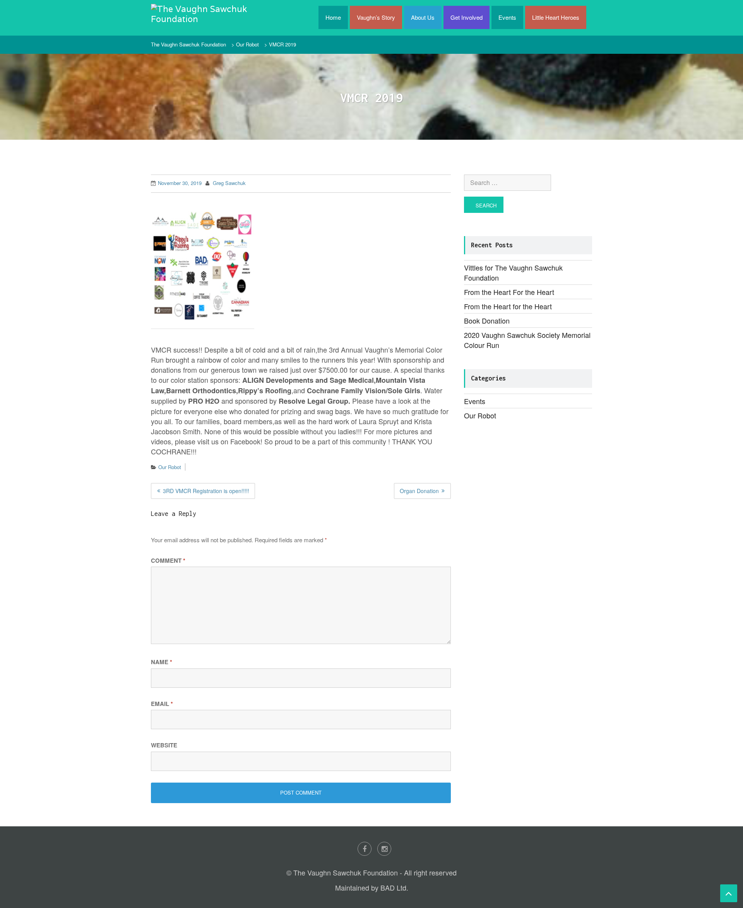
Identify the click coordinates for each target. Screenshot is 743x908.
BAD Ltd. (394, 887)
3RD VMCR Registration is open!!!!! (206, 491)
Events (507, 17)
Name (161, 662)
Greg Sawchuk (229, 183)
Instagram (384, 849)
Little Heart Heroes (555, 17)
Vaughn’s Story (376, 17)
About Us (423, 17)
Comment (168, 560)
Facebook (365, 849)
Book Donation (487, 320)
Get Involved (466, 17)
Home (333, 17)
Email (162, 703)
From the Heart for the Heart (508, 306)
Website (164, 745)
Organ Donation (419, 491)
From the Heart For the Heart (509, 292)
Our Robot (247, 44)
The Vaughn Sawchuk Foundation (188, 44)
